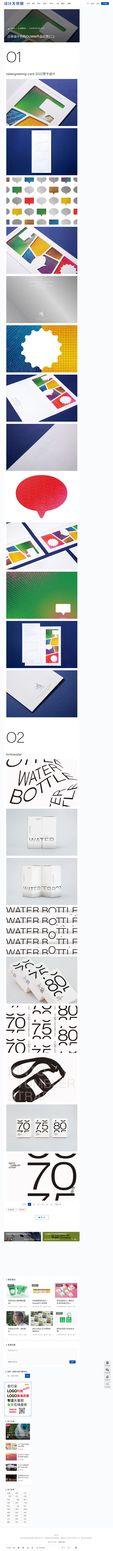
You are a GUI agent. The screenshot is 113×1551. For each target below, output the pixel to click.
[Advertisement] (42, 1258)
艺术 (51, 3)
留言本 (56, 1535)
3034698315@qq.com (72, 1538)
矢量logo (9, 1493)
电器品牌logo (10, 1509)
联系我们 (62, 1542)
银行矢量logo (10, 1506)
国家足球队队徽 (10, 1522)
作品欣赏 (11, 1209)
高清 (18, 1499)
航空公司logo (27, 1506)
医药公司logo (18, 1516)
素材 (62, 3)
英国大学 (18, 1519)
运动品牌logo (27, 1519)
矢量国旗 (9, 1503)
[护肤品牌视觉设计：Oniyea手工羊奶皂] (42, 1290)
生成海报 (41, 1548)
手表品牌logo (27, 1522)
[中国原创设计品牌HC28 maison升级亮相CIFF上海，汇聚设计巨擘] (11, 1475)
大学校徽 (26, 1493)
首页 (28, 3)
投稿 (105, 3)
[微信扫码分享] (23, 1547)
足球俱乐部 (18, 1496)
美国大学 (18, 1512)
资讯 (33, 3)
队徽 (9, 1496)
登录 (92, 3)
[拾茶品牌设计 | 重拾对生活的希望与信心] (66, 1290)
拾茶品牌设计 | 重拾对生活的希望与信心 (65, 1302)
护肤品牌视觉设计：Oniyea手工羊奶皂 (40, 1302)
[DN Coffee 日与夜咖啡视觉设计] (42, 1318)
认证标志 (9, 1519)
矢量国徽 (26, 1496)
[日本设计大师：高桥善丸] (17, 1318)
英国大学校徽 (27, 1516)
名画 (18, 1506)
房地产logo (18, 1522)
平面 (38, 3)
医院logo (26, 1509)
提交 (72, 1362)
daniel (13, 28)
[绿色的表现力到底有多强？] (66, 1318)
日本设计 (22, 1209)
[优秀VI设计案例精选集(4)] (17, 1290)
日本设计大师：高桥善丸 (17, 1330)
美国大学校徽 (10, 1512)
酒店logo (18, 1509)
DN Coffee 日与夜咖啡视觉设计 (41, 1330)
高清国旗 (18, 1503)
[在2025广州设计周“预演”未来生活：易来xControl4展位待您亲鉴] (11, 1454)
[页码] (60, 1204)
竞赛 (69, 3)
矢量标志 (18, 1493)
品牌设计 (23, 28)
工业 (57, 3)
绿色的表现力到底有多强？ (65, 1330)
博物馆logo (10, 1516)
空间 (44, 3)
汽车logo (26, 1503)
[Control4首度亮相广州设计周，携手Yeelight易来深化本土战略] (11, 1465)
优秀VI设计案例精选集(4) (17, 1302)
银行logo (26, 1499)
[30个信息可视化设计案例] (11, 1444)
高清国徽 (9, 1499)
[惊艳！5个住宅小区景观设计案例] (18, 1425)
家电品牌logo (27, 1512)
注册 (97, 3)
